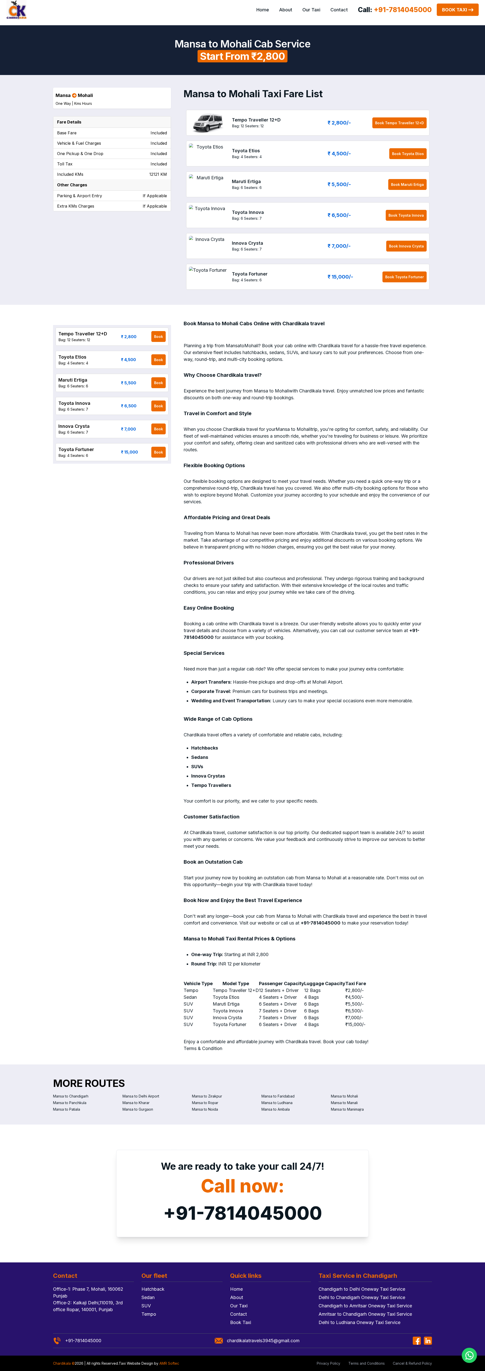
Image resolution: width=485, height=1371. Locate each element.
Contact (339, 9)
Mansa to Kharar (136, 1103)
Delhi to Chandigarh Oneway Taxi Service (362, 1297)
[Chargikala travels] (16, 10)
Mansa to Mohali (344, 1096)
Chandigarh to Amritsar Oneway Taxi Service (365, 1305)
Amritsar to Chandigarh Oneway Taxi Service (365, 1314)
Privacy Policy (328, 1363)
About (285, 9)
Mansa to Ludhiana (277, 1103)
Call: (395, 10)
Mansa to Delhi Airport (141, 1096)
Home (262, 9)
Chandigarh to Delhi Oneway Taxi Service (362, 1289)
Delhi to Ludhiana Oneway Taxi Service (359, 1322)
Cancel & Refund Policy (412, 1363)
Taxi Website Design (136, 1363)
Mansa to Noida (205, 1109)
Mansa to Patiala (66, 1109)
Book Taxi (454, 9)
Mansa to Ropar (205, 1103)
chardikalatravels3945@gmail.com (263, 1340)
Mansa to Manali (344, 1103)
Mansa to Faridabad (278, 1096)
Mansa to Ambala (275, 1109)
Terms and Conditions (366, 1363)
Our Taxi (311, 9)
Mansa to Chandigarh (70, 1096)
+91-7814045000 (242, 1213)
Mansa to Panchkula (69, 1103)
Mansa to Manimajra (347, 1109)
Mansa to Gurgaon (138, 1109)
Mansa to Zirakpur (207, 1096)
